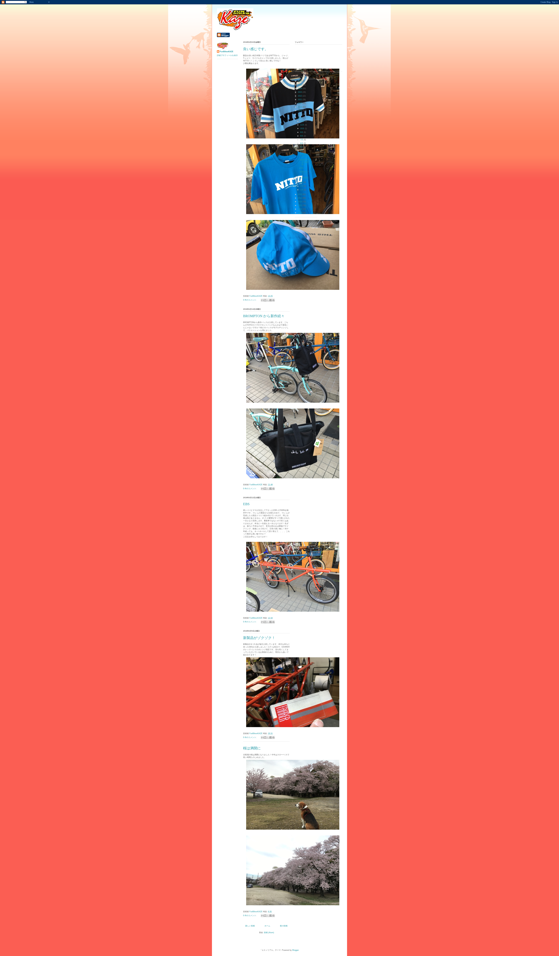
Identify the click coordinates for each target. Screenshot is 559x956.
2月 (302, 186)
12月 (302, 121)
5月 (302, 147)
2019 (300, 107)
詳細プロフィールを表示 (227, 55)
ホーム (267, 926)
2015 (300, 194)
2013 (300, 202)
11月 (302, 125)
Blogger (295, 950)
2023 (300, 92)
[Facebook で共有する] (270, 300)
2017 (300, 114)
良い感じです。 (255, 49)
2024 (300, 88)
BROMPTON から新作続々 (263, 316)
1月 (302, 190)
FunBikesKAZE (226, 51)
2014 (300, 198)
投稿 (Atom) (269, 932)
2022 (300, 96)
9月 (302, 132)
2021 (300, 99)
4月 (302, 151)
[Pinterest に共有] (273, 300)
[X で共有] (267, 300)
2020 (300, 103)
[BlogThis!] (265, 300)
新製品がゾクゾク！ (259, 638)
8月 (302, 136)
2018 (300, 111)
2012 (300, 205)
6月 (302, 143)
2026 (300, 81)
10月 (302, 128)
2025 (300, 85)
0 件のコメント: (250, 300)
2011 (300, 209)
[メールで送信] (262, 300)
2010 (300, 213)
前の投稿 (284, 926)
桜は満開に (252, 748)
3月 (302, 182)
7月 (302, 140)
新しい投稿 (250, 926)
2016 (300, 118)
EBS (246, 504)
